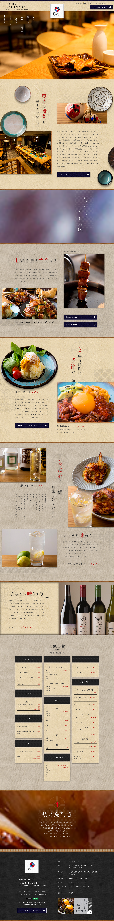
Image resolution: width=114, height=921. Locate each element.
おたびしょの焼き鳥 (41, 891)
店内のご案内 (32, 894)
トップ (19, 891)
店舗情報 (41, 894)
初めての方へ (28, 891)
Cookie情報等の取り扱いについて (32, 904)
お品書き (22, 894)
